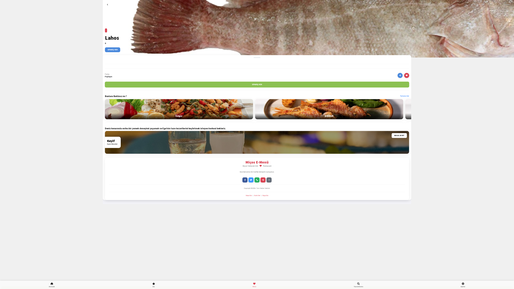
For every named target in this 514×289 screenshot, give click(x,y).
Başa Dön (265, 195)
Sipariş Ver (112, 50)
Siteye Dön (249, 195)
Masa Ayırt (399, 135)
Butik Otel (257, 195)
